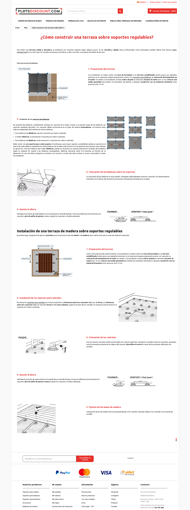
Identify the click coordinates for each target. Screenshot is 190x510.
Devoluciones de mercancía (62, 506)
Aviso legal (85, 506)
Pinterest (114, 503)
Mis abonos (56, 496)
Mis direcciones (58, 499)
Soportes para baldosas (31, 496)
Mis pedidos (56, 492)
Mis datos (55, 503)
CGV (92, 506)
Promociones (86, 492)
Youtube (114, 506)
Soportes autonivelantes (31, 499)
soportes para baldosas (142, 77)
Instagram (115, 496)
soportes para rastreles (36, 302)
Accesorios (27, 503)
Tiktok (113, 499)
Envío (83, 503)
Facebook (114, 492)
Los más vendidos (88, 499)
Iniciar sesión (155, 2)
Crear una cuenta (170, 2)
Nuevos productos (88, 496)
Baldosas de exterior (30, 506)
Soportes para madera (31, 492)
